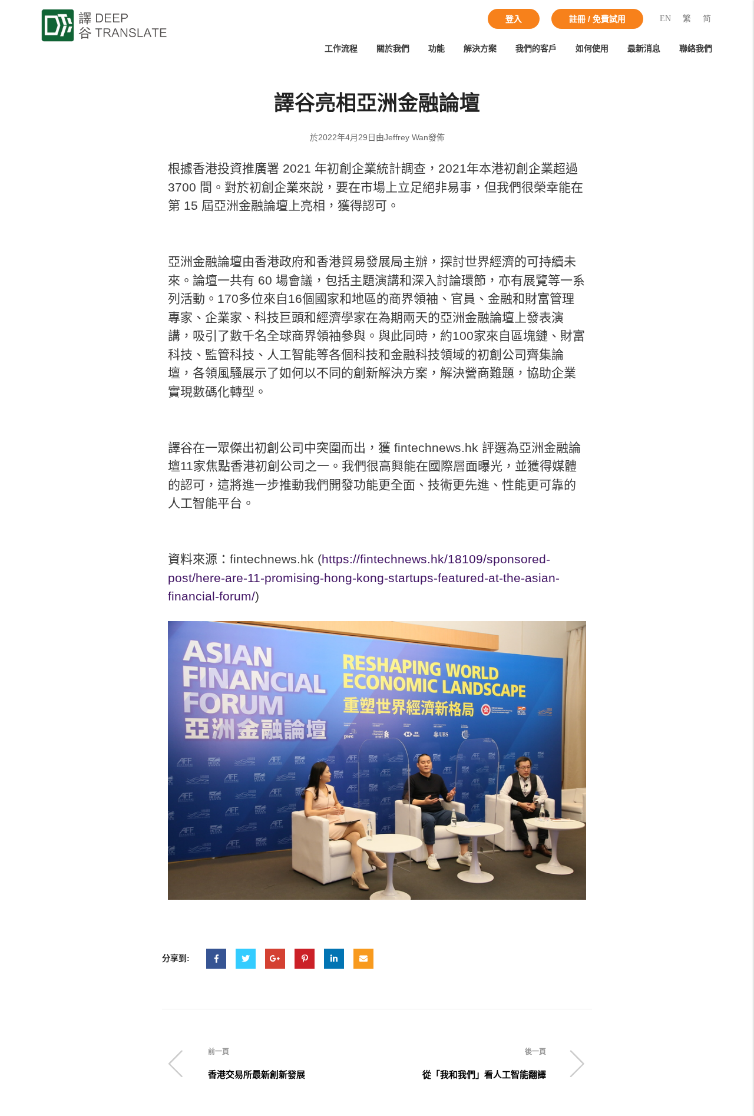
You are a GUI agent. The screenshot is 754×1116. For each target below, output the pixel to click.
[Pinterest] (305, 959)
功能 (436, 48)
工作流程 (341, 48)
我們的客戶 (536, 48)
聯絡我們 (695, 48)
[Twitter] (246, 959)
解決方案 (480, 48)
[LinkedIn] (334, 959)
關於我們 (392, 48)
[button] (514, 19)
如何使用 (592, 48)
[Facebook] (216, 959)
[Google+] (275, 959)
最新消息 (643, 48)
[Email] (363, 959)
